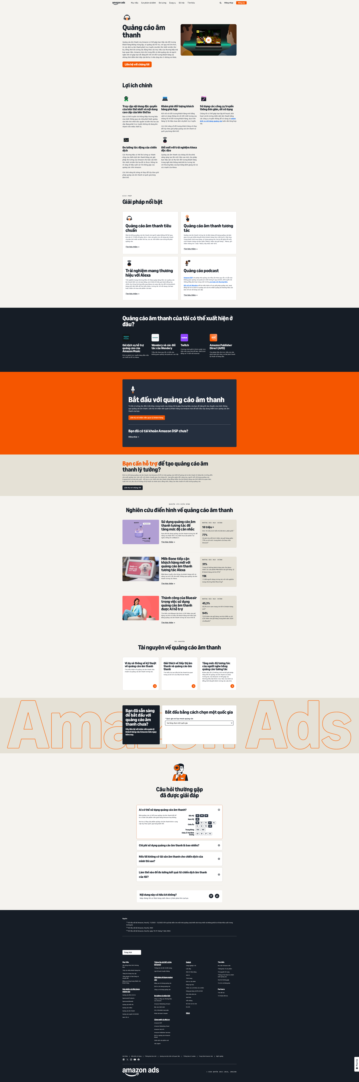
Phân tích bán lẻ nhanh (161, 1013)
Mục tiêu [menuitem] (125, 962)
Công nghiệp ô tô (191, 965)
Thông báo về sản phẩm (225, 968)
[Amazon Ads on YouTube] (135, 1060)
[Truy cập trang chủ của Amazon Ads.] (140, 1071)
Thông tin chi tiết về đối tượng (163, 968)
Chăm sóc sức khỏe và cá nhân (195, 988)
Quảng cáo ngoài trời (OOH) (130, 1014)
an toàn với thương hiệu (218, 282)
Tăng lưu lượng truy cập (129, 973)
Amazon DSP (188, 278)
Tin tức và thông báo (224, 983)
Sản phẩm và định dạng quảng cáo (131, 990)
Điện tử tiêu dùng (191, 972)
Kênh (188, 1013)
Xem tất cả (125, 1017)
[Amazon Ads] (117, 3)
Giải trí (188, 975)
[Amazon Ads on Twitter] (127, 1060)
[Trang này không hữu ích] (211, 896)
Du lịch (188, 1007)
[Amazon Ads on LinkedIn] (123, 1060)
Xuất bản (188, 997)
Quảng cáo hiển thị (127, 1004)
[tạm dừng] (208, 40)
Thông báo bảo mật (150, 1056)
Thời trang (189, 978)
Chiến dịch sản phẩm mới (161, 1040)
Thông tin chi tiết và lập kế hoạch (163, 963)
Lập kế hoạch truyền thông (162, 971)
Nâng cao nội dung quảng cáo (162, 983)
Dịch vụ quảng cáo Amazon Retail (162, 1036)
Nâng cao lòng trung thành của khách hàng (131, 982)
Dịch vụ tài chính (191, 981)
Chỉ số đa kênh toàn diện (161, 1010)
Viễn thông (189, 1000)
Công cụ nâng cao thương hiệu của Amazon (163, 999)
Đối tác (182, 3)
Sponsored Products (128, 998)
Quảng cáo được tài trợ (129, 995)
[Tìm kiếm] (220, 3)
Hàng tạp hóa (190, 984)
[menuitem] (131, 1002)
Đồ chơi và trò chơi (191, 1003)
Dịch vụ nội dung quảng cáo (162, 986)
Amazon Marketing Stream (162, 1004)
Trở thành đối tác (223, 996)
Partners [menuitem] (221, 989)
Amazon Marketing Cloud (161, 1026)
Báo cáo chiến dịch (159, 1007)
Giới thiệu (125, 1056)
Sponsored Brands (127, 1001)
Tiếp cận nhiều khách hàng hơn (131, 970)
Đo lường (162, 3)
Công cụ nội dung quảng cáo (162, 989)
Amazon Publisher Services (162, 1032)
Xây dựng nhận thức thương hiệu (130, 966)
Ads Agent (157, 1043)
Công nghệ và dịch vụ (162, 1019)
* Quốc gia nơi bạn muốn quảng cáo (179, 719)
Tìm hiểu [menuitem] (221, 962)
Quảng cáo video (127, 1007)
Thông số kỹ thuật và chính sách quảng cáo (226, 975)
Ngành (188, 962)
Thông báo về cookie (189, 1056)
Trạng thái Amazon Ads (206, 1056)
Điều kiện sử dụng (136, 1056)
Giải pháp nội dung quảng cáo (163, 978)
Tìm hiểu (191, 3)
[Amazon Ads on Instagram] (131, 1060)
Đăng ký (241, 3)
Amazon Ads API (159, 1029)
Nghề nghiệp (219, 1056)
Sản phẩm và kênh (148, 3)
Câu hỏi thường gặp (223, 980)
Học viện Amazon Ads (224, 965)
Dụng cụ (172, 3)
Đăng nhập (228, 3)
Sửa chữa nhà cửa (191, 994)
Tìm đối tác (221, 992)
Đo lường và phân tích (162, 996)
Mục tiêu (134, 3)
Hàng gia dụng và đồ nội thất (194, 991)
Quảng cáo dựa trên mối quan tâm (170, 1056)
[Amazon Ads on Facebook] (138, 1060)
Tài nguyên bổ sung (223, 972)
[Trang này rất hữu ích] (217, 896)
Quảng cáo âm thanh (128, 1011)
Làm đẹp (188, 968)
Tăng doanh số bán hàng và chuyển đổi (130, 977)
